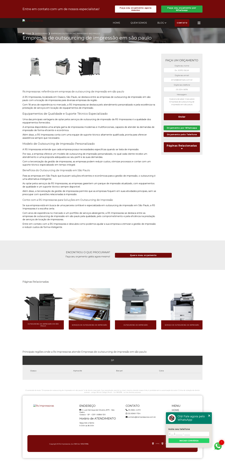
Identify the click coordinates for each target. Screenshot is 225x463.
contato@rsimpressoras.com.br (142, 417)
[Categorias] (198, 23)
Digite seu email (182, 75)
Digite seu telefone (182, 85)
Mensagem (182, 94)
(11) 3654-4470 (134, 410)
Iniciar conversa (189, 441)
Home (116, 22)
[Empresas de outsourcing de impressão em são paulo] (35, 67)
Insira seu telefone (179, 429)
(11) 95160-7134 (134, 413)
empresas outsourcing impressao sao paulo (75, 33)
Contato (182, 23)
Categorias (41, 33)
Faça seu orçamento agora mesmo (135, 9)
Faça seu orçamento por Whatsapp (181, 9)
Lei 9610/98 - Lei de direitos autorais (127, 392)
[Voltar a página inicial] (32, 20)
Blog (160, 22)
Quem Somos (139, 22)
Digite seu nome (182, 66)
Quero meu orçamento (143, 255)
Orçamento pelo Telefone (182, 134)
